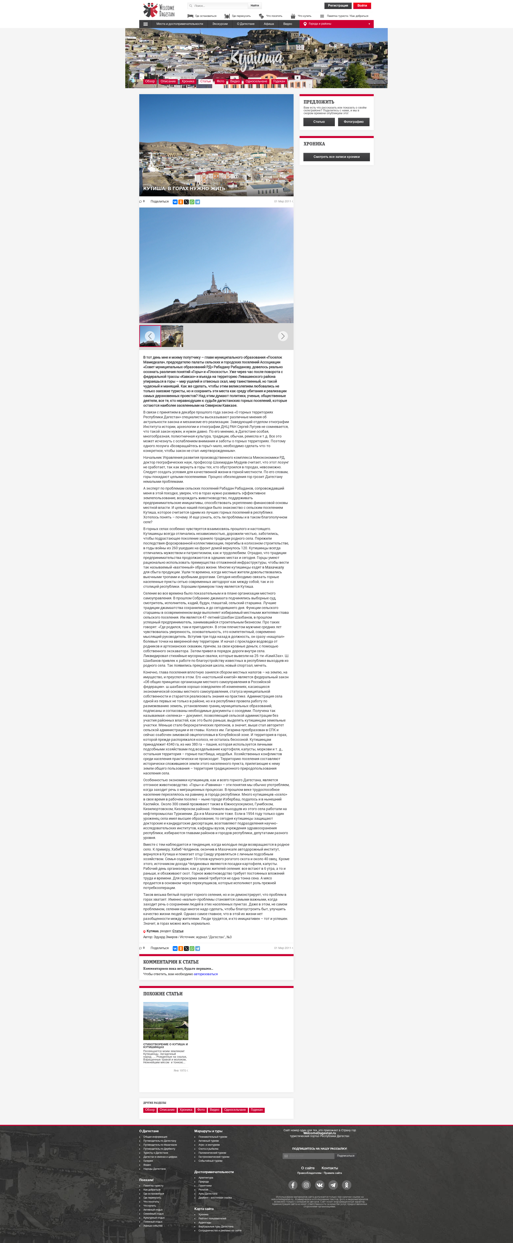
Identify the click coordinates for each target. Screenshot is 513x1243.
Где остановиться (205, 16)
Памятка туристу (153, 1186)
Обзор (150, 81)
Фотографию (354, 122)
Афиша (269, 24)
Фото (220, 81)
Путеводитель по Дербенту (159, 1149)
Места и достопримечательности (180, 24)
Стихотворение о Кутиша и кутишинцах (165, 1046)
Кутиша (153, 931)
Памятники (205, 1186)
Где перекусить (241, 16)
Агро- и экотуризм (209, 1145)
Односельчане (256, 81)
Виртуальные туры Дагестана (216, 1227)
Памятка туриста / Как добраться (347, 16)
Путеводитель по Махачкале (160, 1145)
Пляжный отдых (152, 1222)
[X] (186, 202)
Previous (150, 336)
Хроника (188, 81)
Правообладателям (309, 1173)
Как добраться (152, 1190)
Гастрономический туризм (214, 1157)
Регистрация (338, 5)
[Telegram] (197, 202)
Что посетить (274, 16)
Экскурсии (220, 24)
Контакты (330, 1168)
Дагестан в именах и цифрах (160, 1157)
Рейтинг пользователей (212, 1219)
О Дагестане (245, 24)
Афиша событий (153, 1226)
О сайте (308, 1168)
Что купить (304, 16)
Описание (168, 81)
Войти (362, 5)
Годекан (279, 81)
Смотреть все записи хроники (337, 157)
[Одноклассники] (180, 202)
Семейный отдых (153, 1214)
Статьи (205, 81)
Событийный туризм (210, 1161)
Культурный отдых (154, 1218)
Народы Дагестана (154, 1169)
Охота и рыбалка (208, 1149)
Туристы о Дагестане (155, 1153)
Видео (287, 24)
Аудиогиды (205, 1223)
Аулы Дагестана (208, 1194)
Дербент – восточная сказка (215, 1198)
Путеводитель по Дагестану (159, 1141)
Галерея (148, 1161)
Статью (319, 122)
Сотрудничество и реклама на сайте (220, 1231)
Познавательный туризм (213, 1137)
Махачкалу (274, 567)
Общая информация (155, 1137)
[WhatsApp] (192, 202)
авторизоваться (206, 974)
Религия (203, 1190)
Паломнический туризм (212, 1153)
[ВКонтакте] (175, 202)
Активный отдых (153, 1210)
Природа (204, 1182)
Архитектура (206, 1178)
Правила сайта (333, 1173)
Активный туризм (209, 1141)
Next (283, 336)
